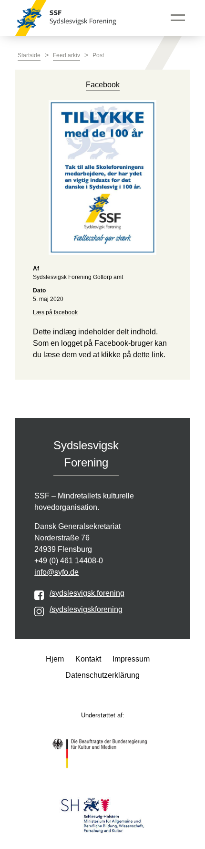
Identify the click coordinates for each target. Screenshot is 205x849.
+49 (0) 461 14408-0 (68, 561)
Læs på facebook (55, 312)
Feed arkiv (66, 55)
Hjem (55, 659)
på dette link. (144, 355)
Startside (29, 55)
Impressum (131, 659)
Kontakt (88, 659)
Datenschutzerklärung (102, 675)
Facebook (103, 85)
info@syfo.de (56, 572)
